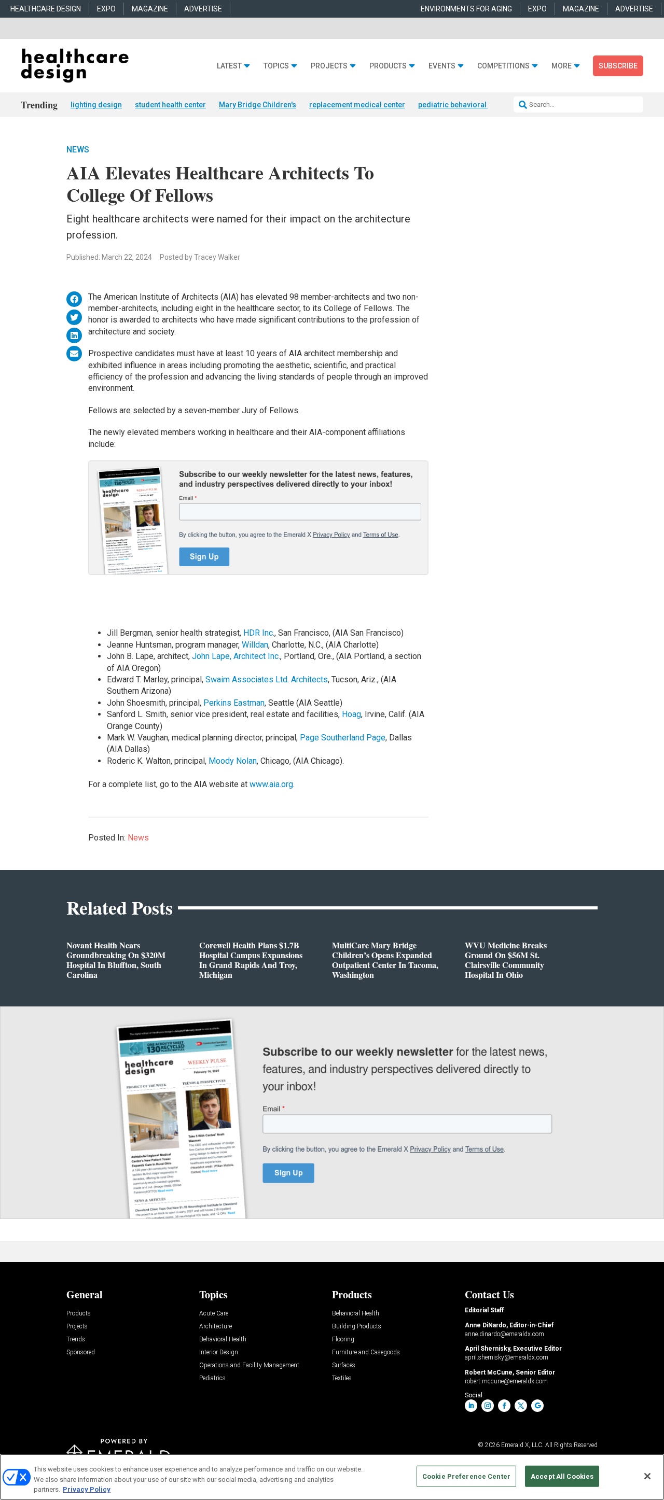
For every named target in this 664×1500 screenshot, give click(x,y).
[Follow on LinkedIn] (471, 1405)
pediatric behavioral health (463, 105)
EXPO (106, 8)
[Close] (647, 1476)
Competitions (503, 66)
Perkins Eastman (234, 703)
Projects (329, 66)
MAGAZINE (150, 8)
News (77, 150)
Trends (75, 1339)
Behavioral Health (222, 1339)
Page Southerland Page (342, 737)
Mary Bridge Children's (257, 105)
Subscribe (618, 66)
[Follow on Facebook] (504, 1405)
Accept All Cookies (562, 1476)
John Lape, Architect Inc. (236, 656)
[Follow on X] (521, 1405)
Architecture (215, 1326)
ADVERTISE (203, 8)
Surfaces (343, 1365)
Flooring (343, 1339)
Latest (229, 66)
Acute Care (213, 1313)
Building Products (356, 1326)
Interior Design (218, 1352)
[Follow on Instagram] (487, 1405)
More (561, 66)
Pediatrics (212, 1378)
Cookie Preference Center (466, 1476)
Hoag (351, 714)
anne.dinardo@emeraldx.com (504, 1334)
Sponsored (80, 1352)
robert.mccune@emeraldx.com (506, 1381)
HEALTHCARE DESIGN (45, 8)
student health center (170, 105)
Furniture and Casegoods (366, 1352)
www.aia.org (271, 784)
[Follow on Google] (537, 1405)
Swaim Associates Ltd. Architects (266, 679)
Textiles (342, 1378)
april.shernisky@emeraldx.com (506, 1357)
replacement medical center (357, 105)
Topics (276, 66)
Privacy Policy (86, 1489)
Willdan (255, 645)
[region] (332, 1477)
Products (388, 66)
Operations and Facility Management (249, 1365)
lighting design (96, 105)
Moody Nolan (233, 761)
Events (441, 66)
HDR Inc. (258, 633)
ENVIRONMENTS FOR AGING (466, 8)
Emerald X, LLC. (522, 1445)
